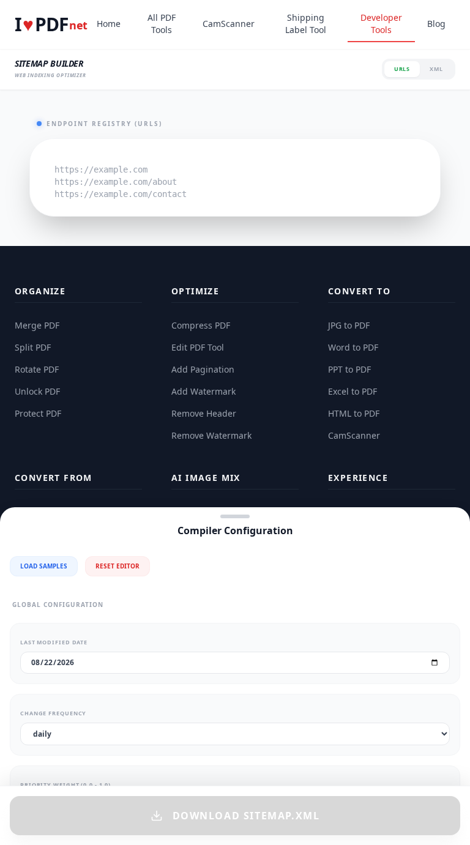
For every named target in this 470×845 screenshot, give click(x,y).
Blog (436, 23)
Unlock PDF (37, 391)
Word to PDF (353, 347)
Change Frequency (53, 713)
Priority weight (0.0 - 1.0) (65, 785)
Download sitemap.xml (246, 815)
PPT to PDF (349, 369)
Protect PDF (38, 413)
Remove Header (203, 413)
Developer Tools (381, 23)
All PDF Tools (161, 23)
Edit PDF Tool (197, 347)
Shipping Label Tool (305, 23)
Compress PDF (200, 325)
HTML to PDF (353, 413)
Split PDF (33, 347)
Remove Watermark (211, 435)
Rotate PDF (37, 369)
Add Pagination (202, 369)
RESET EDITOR (117, 566)
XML (436, 69)
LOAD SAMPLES (43, 566)
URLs (402, 69)
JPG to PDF (349, 325)
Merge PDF (37, 325)
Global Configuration (57, 604)
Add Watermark (203, 391)
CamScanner (229, 23)
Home (109, 23)
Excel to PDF (352, 391)
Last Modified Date (54, 642)
